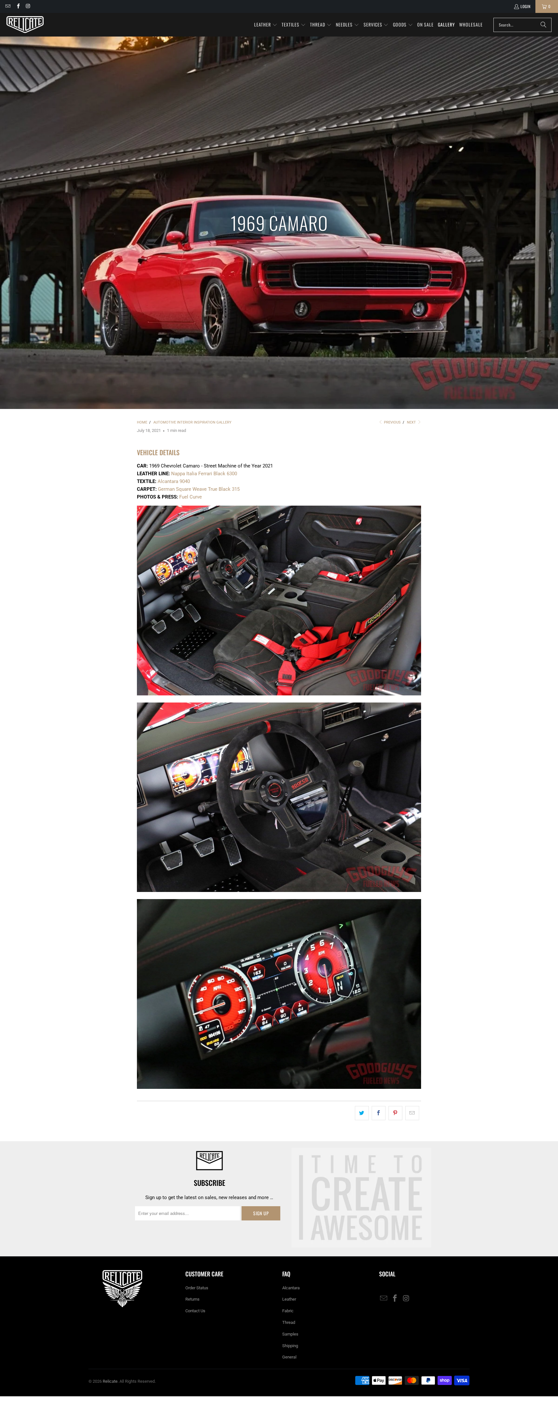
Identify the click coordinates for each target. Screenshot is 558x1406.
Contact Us (195, 1310)
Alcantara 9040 (174, 481)
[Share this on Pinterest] (395, 1113)
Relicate (110, 1381)
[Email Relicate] (7, 6)
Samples (290, 1334)
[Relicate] (25, 24)
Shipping (290, 1345)
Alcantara (291, 1287)
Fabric (288, 1310)
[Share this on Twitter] (362, 1113)
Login (526, 6)
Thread (288, 1322)
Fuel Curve (190, 497)
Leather (289, 1299)
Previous (392, 422)
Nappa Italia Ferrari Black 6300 (204, 474)
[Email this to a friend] (412, 1113)
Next (412, 422)
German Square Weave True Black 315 (199, 489)
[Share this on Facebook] (379, 1113)
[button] (265, 25)
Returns (192, 1299)
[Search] (543, 25)
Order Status (196, 1287)
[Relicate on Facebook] (17, 6)
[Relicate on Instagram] (28, 6)
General (289, 1357)
